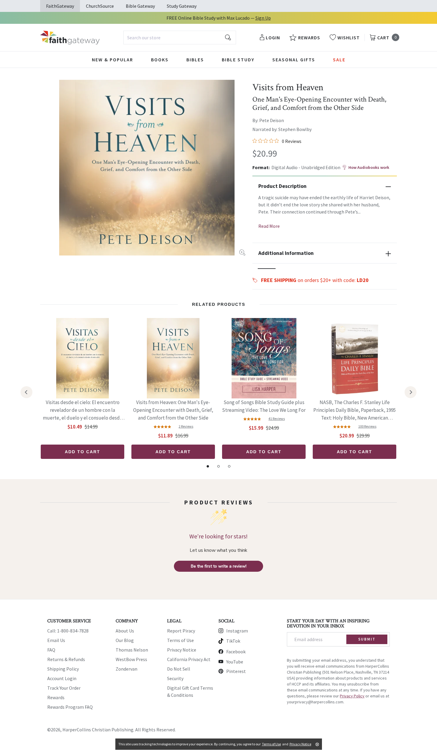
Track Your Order (64, 688)
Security (175, 678)
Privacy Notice (181, 650)
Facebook (236, 652)
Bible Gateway (140, 6)
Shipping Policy (63, 669)
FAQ (51, 650)
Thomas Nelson (132, 650)
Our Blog (125, 640)
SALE (339, 60)
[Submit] (228, 37)
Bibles (195, 60)
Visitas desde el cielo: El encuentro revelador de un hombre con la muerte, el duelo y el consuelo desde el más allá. (82, 410)
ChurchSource (100, 6)
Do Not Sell (178, 669)
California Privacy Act (188, 659)
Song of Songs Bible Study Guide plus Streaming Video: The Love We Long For (264, 406)
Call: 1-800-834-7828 (68, 631)
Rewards (56, 697)
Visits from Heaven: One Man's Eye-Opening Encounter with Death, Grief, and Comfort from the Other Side (173, 410)
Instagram (237, 631)
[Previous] (26, 392)
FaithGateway (60, 6)
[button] (267, 268)
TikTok (233, 641)
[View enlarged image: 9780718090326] (146, 167)
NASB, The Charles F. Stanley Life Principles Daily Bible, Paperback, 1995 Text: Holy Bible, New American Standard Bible (354, 410)
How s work (368, 167)
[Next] (410, 392)
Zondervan (126, 669)
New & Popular (112, 60)
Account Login (61, 678)
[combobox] (179, 37)
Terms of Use (180, 640)
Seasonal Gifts (293, 60)
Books (160, 60)
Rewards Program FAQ (70, 707)
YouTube (234, 662)
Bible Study (238, 60)
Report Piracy (181, 631)
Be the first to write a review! (218, 566)
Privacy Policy (352, 696)
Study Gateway (182, 6)
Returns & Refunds (66, 659)
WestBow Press (131, 659)
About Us (125, 631)
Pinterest (236, 671)
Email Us (56, 640)
